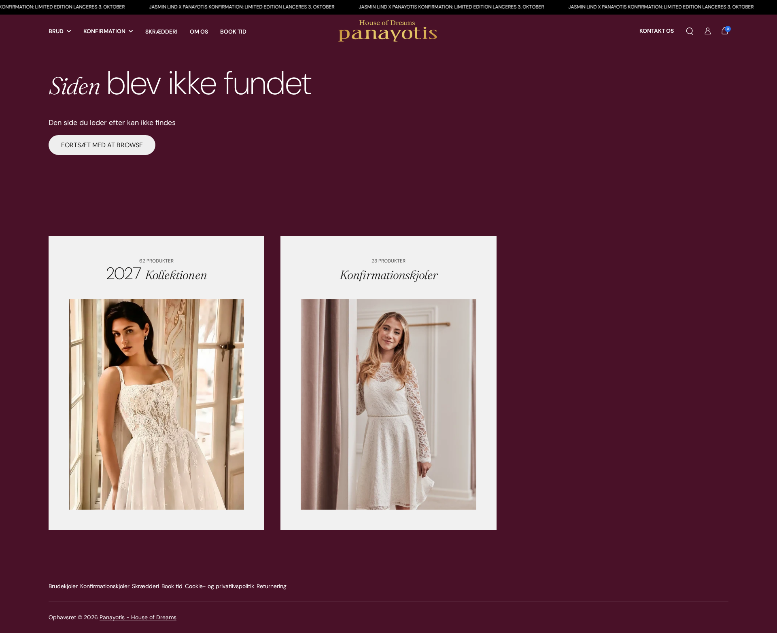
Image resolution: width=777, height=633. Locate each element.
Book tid (172, 586)
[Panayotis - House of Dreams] (388, 31)
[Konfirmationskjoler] (388, 404)
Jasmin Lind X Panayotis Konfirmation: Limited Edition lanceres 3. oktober (204, 7)
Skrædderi (145, 586)
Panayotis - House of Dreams (138, 617)
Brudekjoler (63, 586)
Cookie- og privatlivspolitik (219, 586)
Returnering (272, 586)
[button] (689, 31)
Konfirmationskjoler (105, 586)
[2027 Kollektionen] (156, 404)
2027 (156, 273)
